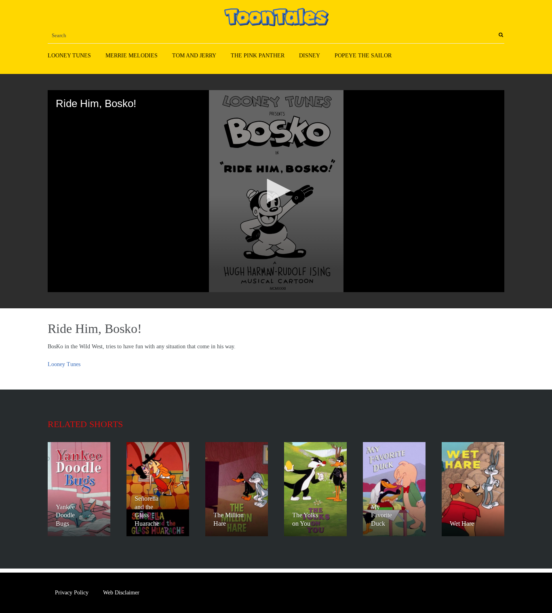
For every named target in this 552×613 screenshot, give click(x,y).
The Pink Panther (257, 56)
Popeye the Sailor (363, 56)
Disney (309, 56)
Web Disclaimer (121, 593)
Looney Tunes (69, 56)
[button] (276, 191)
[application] (276, 191)
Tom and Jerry (194, 56)
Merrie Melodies (131, 56)
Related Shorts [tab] (85, 424)
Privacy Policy (71, 593)
